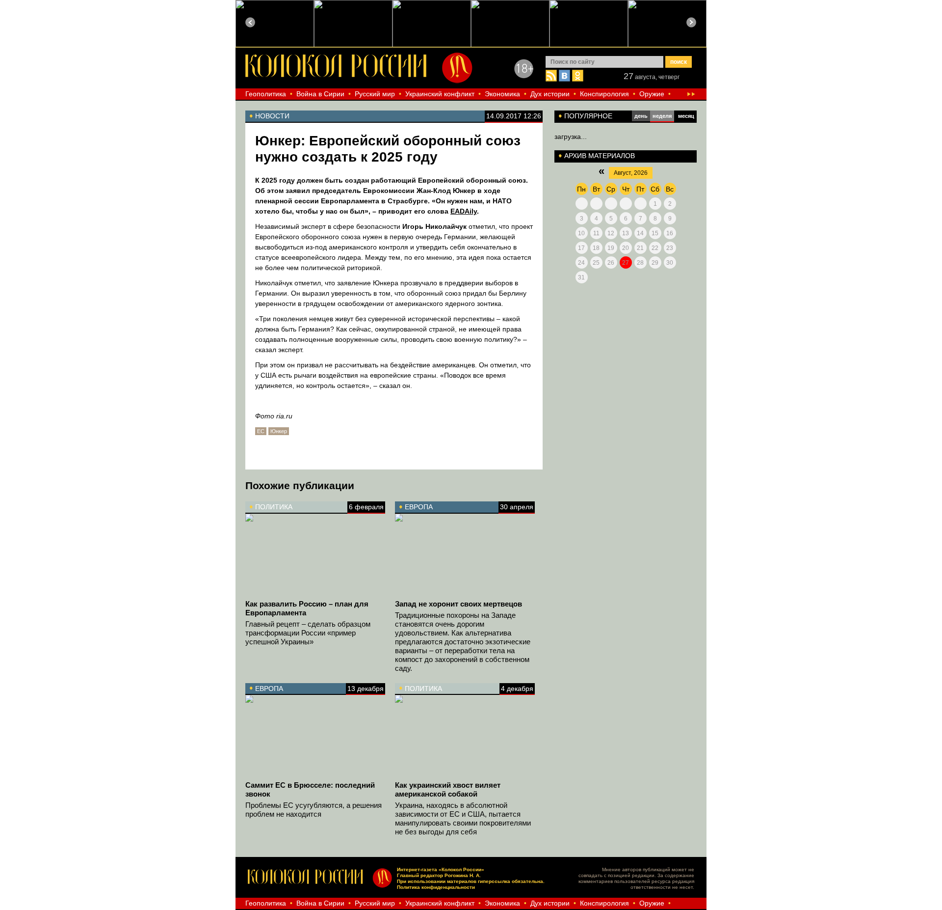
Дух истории (550, 94)
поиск (678, 61)
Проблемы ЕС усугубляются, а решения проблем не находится (313, 809)
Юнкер (278, 431)
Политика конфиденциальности (436, 887)
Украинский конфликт (439, 94)
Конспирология (604, 94)
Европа (419, 507)
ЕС (260, 431)
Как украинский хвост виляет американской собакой (447, 789)
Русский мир (375, 94)
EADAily (463, 211)
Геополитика (265, 94)
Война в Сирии (320, 94)
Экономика (502, 94)
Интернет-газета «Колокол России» (440, 869)
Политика (273, 507)
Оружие (651, 94)
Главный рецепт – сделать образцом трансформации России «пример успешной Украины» (307, 633)
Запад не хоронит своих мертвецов (458, 604)
